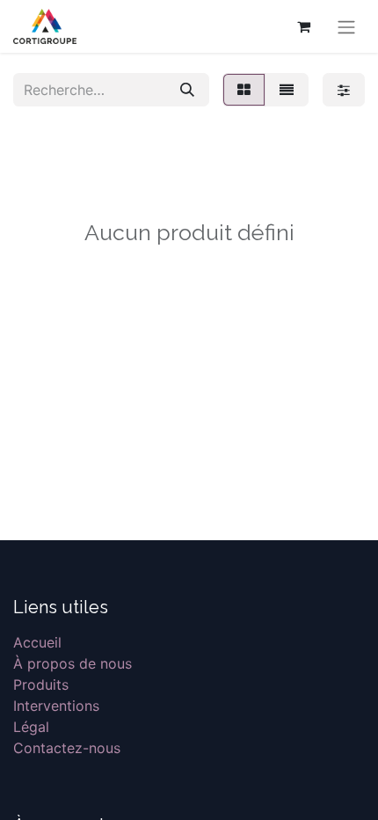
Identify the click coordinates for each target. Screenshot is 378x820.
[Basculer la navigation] (346, 26)
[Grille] (243, 89)
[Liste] (287, 89)
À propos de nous (72, 663)
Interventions (56, 705)
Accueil (37, 642)
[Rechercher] (187, 89)
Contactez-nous (66, 748)
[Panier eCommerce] (303, 26)
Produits (41, 684)
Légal (31, 727)
